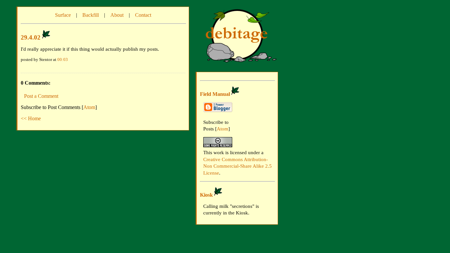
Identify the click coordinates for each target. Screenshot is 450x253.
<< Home (31, 118)
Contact (143, 15)
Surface (63, 15)
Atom (89, 107)
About (117, 15)
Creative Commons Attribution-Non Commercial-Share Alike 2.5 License (237, 166)
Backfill (90, 15)
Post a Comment (41, 96)
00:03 (62, 59)
